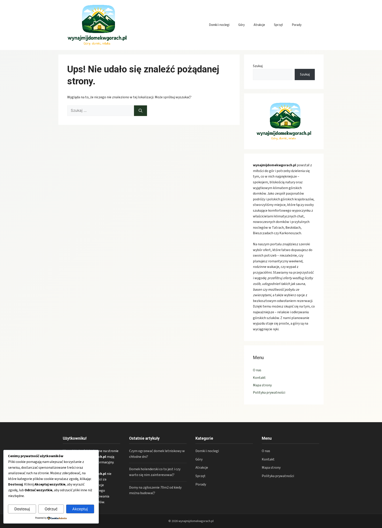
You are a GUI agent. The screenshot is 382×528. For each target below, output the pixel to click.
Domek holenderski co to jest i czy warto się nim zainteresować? (154, 472)
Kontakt (259, 377)
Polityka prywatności (269, 392)
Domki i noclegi (219, 25)
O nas (257, 370)
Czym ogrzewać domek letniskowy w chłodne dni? (157, 454)
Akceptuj (80, 509)
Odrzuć (51, 509)
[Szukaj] (140, 110)
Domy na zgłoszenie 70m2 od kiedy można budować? (155, 490)
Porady (297, 25)
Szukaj (258, 66)
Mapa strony (262, 385)
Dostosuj (22, 509)
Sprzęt (278, 25)
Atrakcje (259, 25)
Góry (241, 25)
